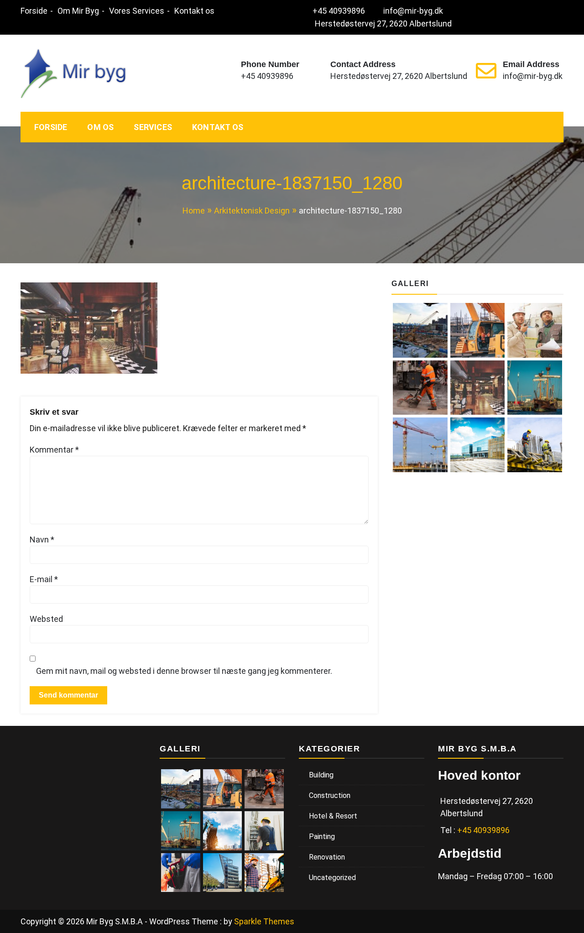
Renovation (327, 857)
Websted (46, 619)
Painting (322, 836)
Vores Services (136, 11)
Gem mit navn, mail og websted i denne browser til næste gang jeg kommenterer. (184, 671)
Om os (100, 127)
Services (153, 127)
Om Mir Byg (78, 11)
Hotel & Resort (333, 816)
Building (321, 775)
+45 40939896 (339, 11)
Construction (329, 795)
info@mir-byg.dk (413, 11)
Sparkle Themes (264, 921)
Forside (34, 11)
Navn (42, 539)
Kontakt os (194, 11)
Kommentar (54, 449)
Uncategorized (332, 877)
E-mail (44, 579)
